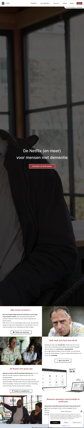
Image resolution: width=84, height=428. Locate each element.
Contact (65, 3)
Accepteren (55, 422)
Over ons (55, 3)
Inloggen (79, 3)
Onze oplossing (45, 3)
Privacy (68, 425)
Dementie (33, 3)
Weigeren (66, 422)
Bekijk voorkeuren (77, 422)
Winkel (72, 3)
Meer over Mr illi (63, 360)
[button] (81, 411)
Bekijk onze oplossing (22, 332)
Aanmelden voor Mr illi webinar (42, 166)
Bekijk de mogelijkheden (22, 391)
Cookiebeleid (64, 425)
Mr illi (7, 3)
